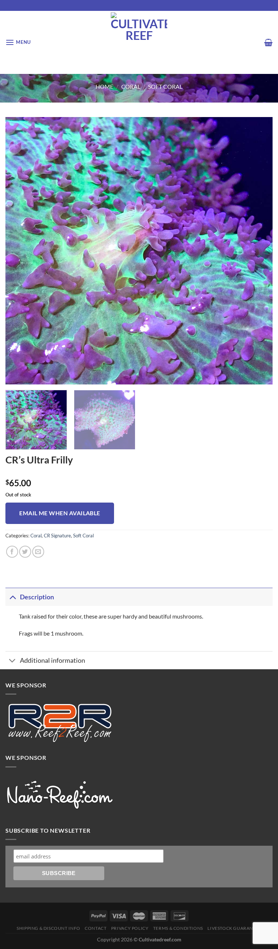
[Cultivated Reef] (139, 42)
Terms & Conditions (178, 928)
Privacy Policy (130, 928)
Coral (130, 86)
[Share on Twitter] (25, 552)
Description (37, 597)
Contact (95, 928)
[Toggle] (12, 597)
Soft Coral (165, 86)
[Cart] (268, 42)
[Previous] (19, 251)
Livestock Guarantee (234, 928)
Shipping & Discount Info (48, 928)
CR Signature (57, 535)
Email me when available (59, 513)
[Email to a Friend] (38, 552)
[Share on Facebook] (12, 552)
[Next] (258, 251)
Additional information (52, 660)
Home (104, 86)
